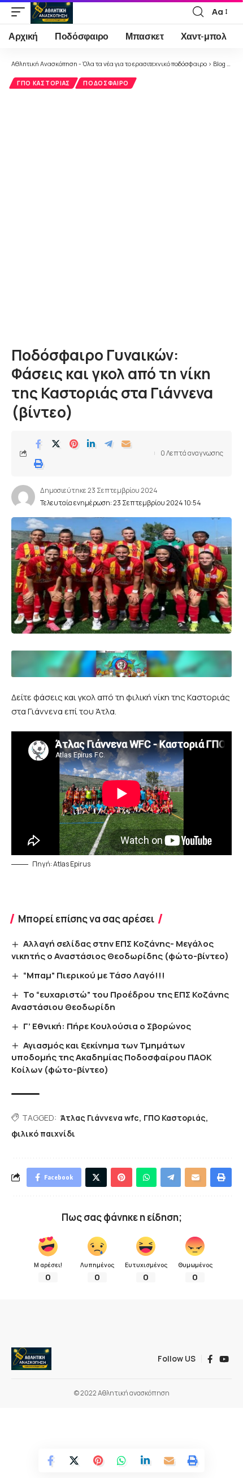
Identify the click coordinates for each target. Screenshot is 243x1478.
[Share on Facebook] (38, 444)
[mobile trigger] (21, 12)
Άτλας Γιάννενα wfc (99, 1117)
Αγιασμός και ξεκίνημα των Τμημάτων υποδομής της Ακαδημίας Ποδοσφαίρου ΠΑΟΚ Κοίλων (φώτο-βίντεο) (111, 1057)
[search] (198, 12)
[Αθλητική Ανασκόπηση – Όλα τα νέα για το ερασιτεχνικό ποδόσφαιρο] (31, 1358)
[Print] (38, 463)
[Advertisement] (121, 215)
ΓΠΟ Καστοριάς (43, 83)
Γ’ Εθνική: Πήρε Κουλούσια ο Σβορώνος (107, 1026)
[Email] (126, 444)
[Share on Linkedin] (91, 444)
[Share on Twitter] (56, 444)
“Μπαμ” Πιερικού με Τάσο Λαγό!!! (94, 975)
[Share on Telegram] (108, 444)
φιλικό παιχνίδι (43, 1133)
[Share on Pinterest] (73, 444)
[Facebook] (210, 1359)
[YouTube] (224, 1359)
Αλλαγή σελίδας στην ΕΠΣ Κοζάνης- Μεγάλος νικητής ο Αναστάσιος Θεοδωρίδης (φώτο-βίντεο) (120, 950)
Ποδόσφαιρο (106, 83)
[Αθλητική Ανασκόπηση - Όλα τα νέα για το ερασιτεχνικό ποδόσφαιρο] (52, 12)
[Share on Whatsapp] (121, 1460)
